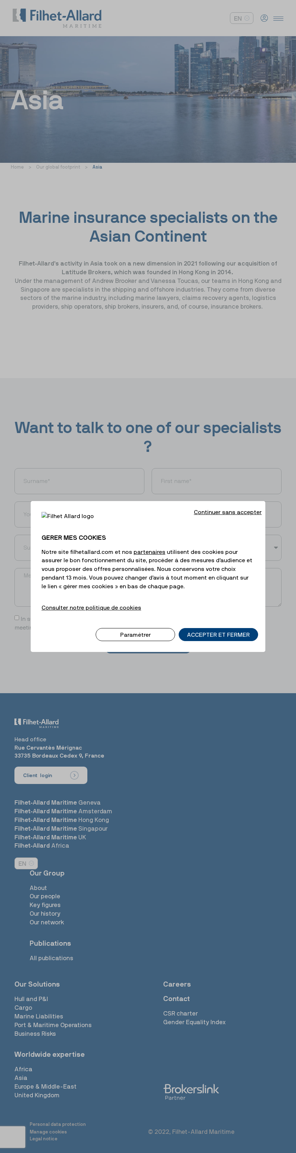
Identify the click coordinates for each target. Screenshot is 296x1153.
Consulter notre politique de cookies (91, 607)
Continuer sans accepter (228, 512)
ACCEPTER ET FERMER (218, 634)
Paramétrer (135, 634)
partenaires (149, 551)
